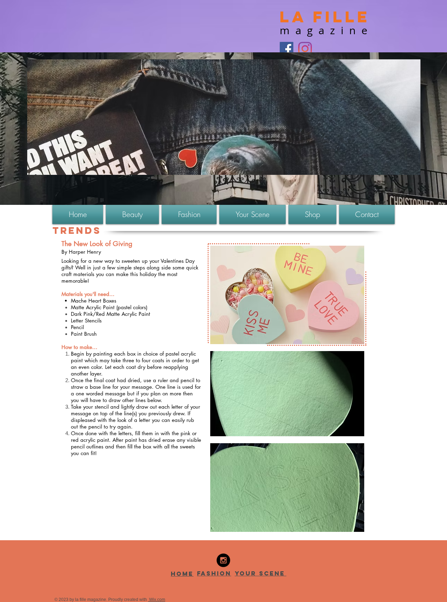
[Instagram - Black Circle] (223, 560)
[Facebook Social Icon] (286, 48)
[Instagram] (305, 48)
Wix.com (156, 599)
